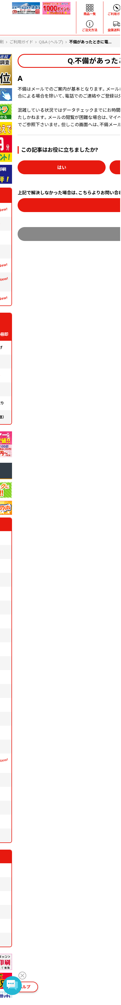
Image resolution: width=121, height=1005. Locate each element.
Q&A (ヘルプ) (51, 41)
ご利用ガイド (21, 41)
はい (61, 167)
